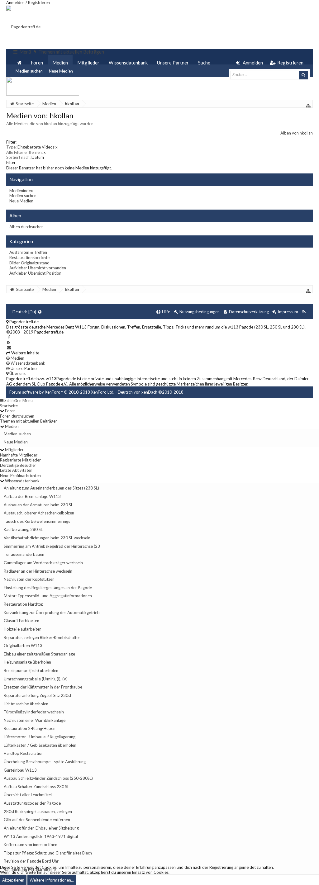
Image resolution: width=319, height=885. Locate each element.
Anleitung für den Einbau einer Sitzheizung (41, 828)
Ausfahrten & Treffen (28, 252)
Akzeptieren (13, 880)
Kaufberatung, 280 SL (23, 529)
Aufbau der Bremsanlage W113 (32, 496)
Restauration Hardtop (24, 604)
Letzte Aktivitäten (16, 470)
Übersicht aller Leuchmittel (28, 794)
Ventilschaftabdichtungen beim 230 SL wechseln (47, 537)
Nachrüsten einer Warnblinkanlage (34, 720)
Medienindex (21, 190)
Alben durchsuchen (26, 226)
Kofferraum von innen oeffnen (30, 844)
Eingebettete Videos (37, 146)
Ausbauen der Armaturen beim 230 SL (38, 504)
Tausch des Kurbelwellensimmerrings (37, 521)
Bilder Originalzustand (29, 262)
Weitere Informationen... (52, 880)
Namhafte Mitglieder (18, 454)
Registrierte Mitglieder (20, 459)
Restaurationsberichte (29, 257)
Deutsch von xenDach (150, 392)
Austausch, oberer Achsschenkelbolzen (39, 512)
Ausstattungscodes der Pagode (32, 803)
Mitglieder (88, 62)
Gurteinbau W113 (20, 770)
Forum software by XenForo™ (61, 392)
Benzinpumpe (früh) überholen (31, 670)
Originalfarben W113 (23, 645)
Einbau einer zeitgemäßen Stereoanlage (39, 653)
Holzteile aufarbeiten (22, 629)
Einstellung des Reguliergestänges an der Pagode (48, 587)
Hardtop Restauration (24, 753)
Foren (37, 62)
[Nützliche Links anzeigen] (308, 105)
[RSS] (9, 342)
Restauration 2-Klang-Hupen (29, 728)
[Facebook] (9, 337)
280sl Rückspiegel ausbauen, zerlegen (38, 811)
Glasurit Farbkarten (21, 620)
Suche (204, 62)
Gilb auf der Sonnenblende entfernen (37, 819)
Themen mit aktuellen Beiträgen (29, 421)
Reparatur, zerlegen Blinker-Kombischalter (42, 637)
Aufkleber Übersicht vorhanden (37, 267)
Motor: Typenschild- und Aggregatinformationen (48, 595)
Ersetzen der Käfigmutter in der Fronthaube (43, 686)
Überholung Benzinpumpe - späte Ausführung (45, 761)
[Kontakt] (9, 347)
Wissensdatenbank (128, 62)
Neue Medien (61, 71)
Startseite (9, 405)
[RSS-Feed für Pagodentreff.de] (304, 311)
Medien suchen (29, 71)
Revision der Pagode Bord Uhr (31, 861)
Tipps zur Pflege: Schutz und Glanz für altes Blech (48, 852)
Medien (60, 62)
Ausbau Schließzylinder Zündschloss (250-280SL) (48, 778)
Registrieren (39, 2)
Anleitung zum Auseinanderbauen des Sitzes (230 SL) (51, 487)
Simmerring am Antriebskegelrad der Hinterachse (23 (52, 546)
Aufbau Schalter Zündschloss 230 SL (36, 786)
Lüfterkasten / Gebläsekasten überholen (40, 745)
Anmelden (15, 2)
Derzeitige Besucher (18, 465)
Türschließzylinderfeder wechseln (34, 711)
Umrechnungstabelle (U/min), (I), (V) (36, 678)
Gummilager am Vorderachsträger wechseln (43, 562)
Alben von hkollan (296, 132)
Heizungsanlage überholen (27, 662)
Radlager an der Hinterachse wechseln (38, 571)
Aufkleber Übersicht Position (35, 273)
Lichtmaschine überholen (26, 703)
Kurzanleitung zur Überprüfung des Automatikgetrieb (52, 612)
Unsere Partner (173, 62)
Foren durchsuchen (17, 416)
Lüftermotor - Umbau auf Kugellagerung (39, 736)
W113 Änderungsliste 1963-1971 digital (41, 836)
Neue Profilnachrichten (20, 475)
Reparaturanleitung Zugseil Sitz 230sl (37, 695)
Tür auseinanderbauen (24, 554)
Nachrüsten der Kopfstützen (29, 579)
